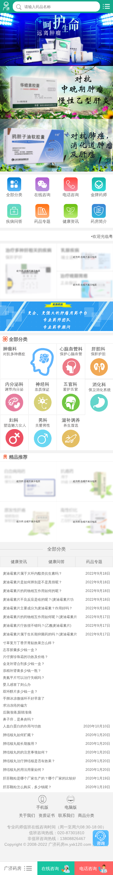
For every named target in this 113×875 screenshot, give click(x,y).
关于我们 (27, 815)
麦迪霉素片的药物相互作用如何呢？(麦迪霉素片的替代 (40, 617)
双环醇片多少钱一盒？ (20, 692)
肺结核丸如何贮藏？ (18, 735)
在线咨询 (50, 868)
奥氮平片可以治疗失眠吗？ (24, 678)
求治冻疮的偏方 (15, 705)
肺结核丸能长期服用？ (20, 744)
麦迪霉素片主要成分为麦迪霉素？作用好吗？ (37, 608)
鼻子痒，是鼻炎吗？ (18, 719)
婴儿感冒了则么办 (17, 685)
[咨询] (101, 838)
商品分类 (86, 815)
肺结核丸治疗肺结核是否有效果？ (29, 761)
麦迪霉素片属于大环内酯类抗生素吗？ (32, 573)
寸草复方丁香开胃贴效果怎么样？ (29, 643)
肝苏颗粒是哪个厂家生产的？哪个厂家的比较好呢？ (39, 778)
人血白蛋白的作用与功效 (22, 726)
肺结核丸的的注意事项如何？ (25, 752)
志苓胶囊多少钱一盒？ (20, 650)
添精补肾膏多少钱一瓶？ (22, 671)
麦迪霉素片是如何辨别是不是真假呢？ (32, 582)
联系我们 (66, 815)
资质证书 (47, 815)
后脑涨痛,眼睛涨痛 (17, 712)
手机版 (42, 802)
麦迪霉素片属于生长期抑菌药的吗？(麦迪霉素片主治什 (40, 634)
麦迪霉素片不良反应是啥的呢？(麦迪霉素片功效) (38, 600)
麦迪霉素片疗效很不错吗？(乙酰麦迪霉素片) (37, 626)
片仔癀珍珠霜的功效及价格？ (25, 657)
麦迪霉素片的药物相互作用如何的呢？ (32, 591)
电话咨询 (88, 868)
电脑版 (71, 802)
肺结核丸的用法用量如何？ (24, 770)
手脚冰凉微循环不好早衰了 (24, 698)
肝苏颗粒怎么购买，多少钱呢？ (27, 787)
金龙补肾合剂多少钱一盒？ (24, 664)
